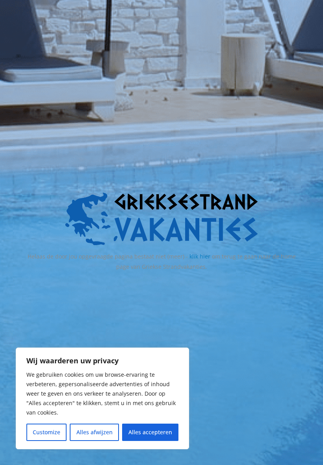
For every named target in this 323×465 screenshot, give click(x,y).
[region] (102, 398)
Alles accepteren (150, 432)
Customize (46, 432)
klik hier (199, 256)
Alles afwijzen (94, 432)
